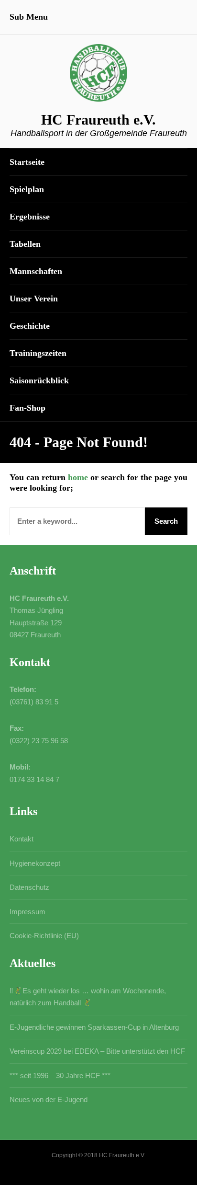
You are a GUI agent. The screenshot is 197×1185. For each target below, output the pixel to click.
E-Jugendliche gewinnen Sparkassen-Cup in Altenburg (94, 1027)
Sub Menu (29, 17)
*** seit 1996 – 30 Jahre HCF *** (60, 1075)
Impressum (27, 912)
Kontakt (21, 839)
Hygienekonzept (35, 863)
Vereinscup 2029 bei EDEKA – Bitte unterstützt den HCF (97, 1051)
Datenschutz (29, 887)
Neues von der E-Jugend (49, 1099)
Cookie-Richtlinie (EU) (44, 936)
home (78, 477)
